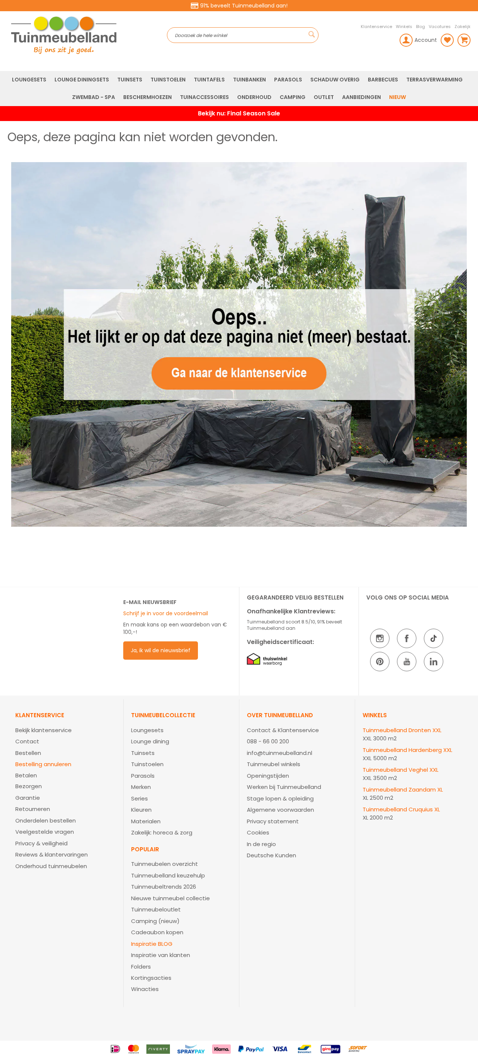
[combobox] (243, 35)
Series (139, 798)
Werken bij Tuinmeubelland (284, 787)
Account (426, 40)
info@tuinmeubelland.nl (279, 753)
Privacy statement (273, 821)
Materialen (146, 821)
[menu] (239, 88)
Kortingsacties (151, 978)
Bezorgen (28, 786)
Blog (420, 27)
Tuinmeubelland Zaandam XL (403, 789)
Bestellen (28, 753)
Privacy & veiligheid (41, 843)
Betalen (26, 775)
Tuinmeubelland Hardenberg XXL (407, 750)
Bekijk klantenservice (43, 730)
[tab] (65, 791)
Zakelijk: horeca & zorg (161, 832)
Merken (141, 787)
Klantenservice (376, 27)
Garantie (27, 798)
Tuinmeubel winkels (273, 764)
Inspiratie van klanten (160, 955)
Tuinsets (143, 753)
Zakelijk (462, 27)
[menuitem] (29, 80)
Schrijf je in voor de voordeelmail (165, 613)
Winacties (145, 989)
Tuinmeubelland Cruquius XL (401, 809)
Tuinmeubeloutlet (156, 909)
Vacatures (440, 27)
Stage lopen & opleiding (280, 798)
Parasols (143, 776)
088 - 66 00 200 (268, 741)
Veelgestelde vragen (44, 832)
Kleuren (141, 810)
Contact (27, 741)
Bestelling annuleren (43, 764)
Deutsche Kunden (271, 855)
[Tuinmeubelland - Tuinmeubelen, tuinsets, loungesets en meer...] (87, 35)
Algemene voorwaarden (280, 810)
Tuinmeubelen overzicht (164, 864)
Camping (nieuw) (155, 921)
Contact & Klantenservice (283, 730)
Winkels (404, 27)
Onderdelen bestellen (45, 820)
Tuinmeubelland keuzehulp (168, 875)
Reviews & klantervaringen (51, 854)
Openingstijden (268, 776)
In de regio (261, 844)
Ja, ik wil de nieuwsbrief (160, 650)
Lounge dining (150, 741)
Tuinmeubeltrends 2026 (163, 887)
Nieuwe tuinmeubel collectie (170, 898)
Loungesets (147, 730)
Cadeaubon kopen (157, 932)
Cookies (258, 832)
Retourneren (32, 809)
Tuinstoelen (147, 764)
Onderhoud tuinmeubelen (51, 866)
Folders (141, 966)
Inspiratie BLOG (152, 944)
